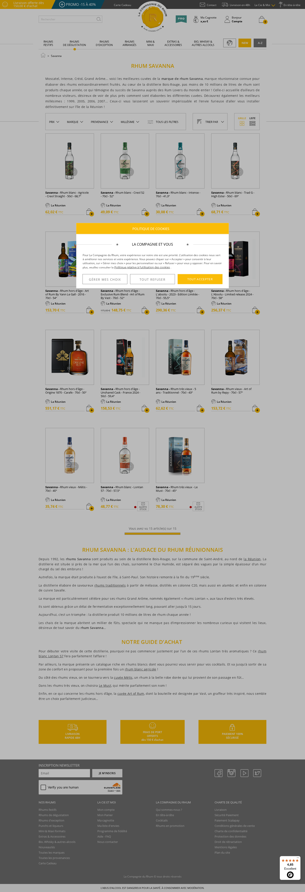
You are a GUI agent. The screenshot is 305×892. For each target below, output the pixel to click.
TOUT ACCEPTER (200, 279)
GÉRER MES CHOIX (105, 279)
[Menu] (298, 858)
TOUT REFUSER (152, 279)
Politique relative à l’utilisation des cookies (142, 267)
